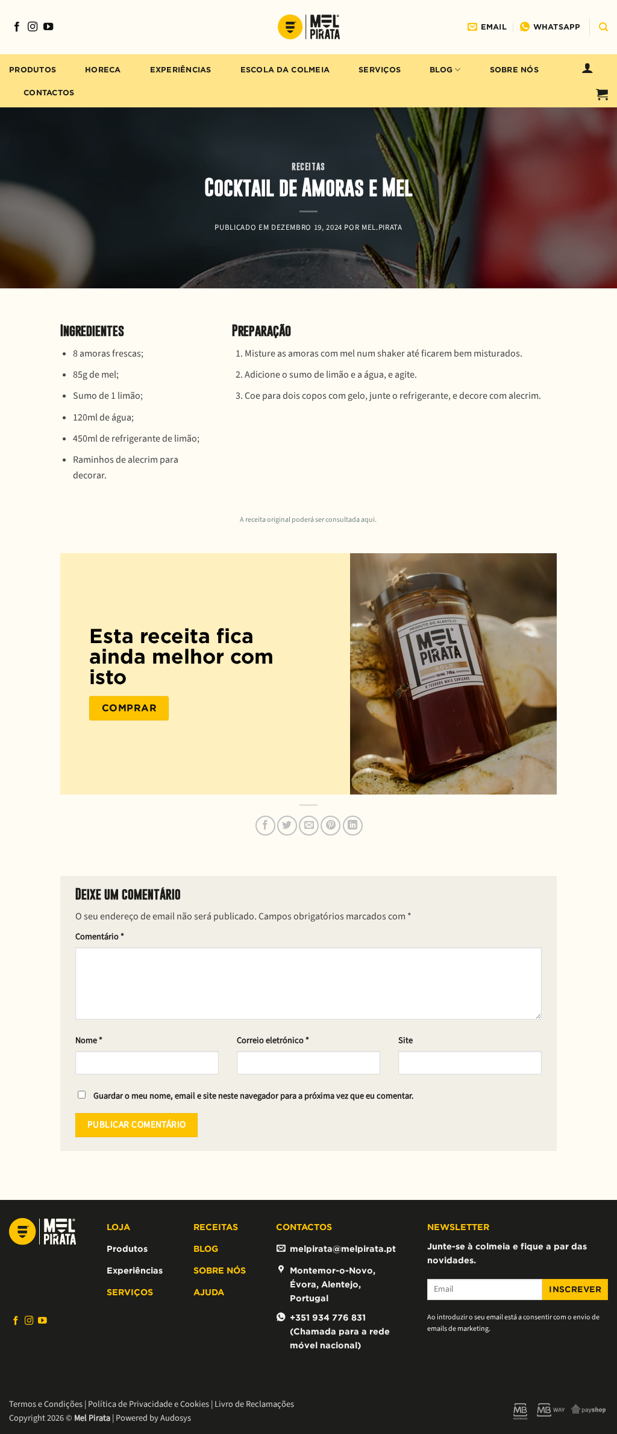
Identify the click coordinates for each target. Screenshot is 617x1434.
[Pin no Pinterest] (330, 826)
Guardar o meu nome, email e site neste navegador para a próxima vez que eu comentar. (253, 1096)
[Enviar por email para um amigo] (309, 826)
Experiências (180, 69)
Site (405, 1040)
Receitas (308, 166)
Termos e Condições (46, 1404)
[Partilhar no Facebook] (265, 826)
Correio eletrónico (273, 1040)
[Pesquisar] (603, 27)
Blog (441, 69)
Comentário (99, 936)
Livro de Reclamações (254, 1404)
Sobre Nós (514, 69)
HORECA (103, 69)
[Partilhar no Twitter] (287, 826)
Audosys (175, 1418)
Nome (88, 1040)
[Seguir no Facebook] (17, 27)
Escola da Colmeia (285, 69)
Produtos (32, 69)
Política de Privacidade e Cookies (148, 1404)
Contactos (48, 92)
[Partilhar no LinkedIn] (353, 826)
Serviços (380, 69)
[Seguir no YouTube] (48, 27)
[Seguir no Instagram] (32, 27)
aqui (368, 520)
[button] (587, 67)
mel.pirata (382, 227)
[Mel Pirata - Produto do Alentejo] (308, 27)
